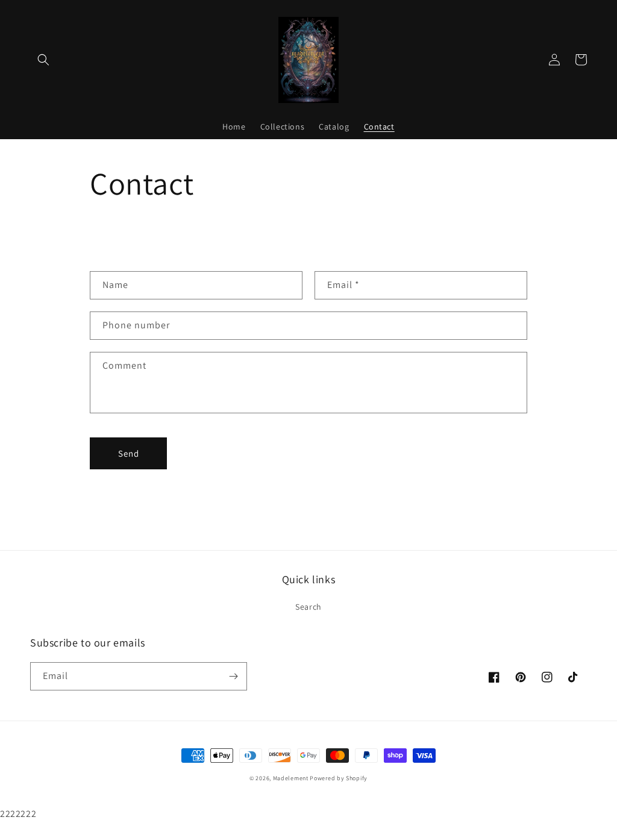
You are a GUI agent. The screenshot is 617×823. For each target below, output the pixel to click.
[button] (43, 59)
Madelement (290, 778)
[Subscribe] (233, 676)
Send (128, 453)
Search (308, 606)
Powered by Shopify (339, 778)
